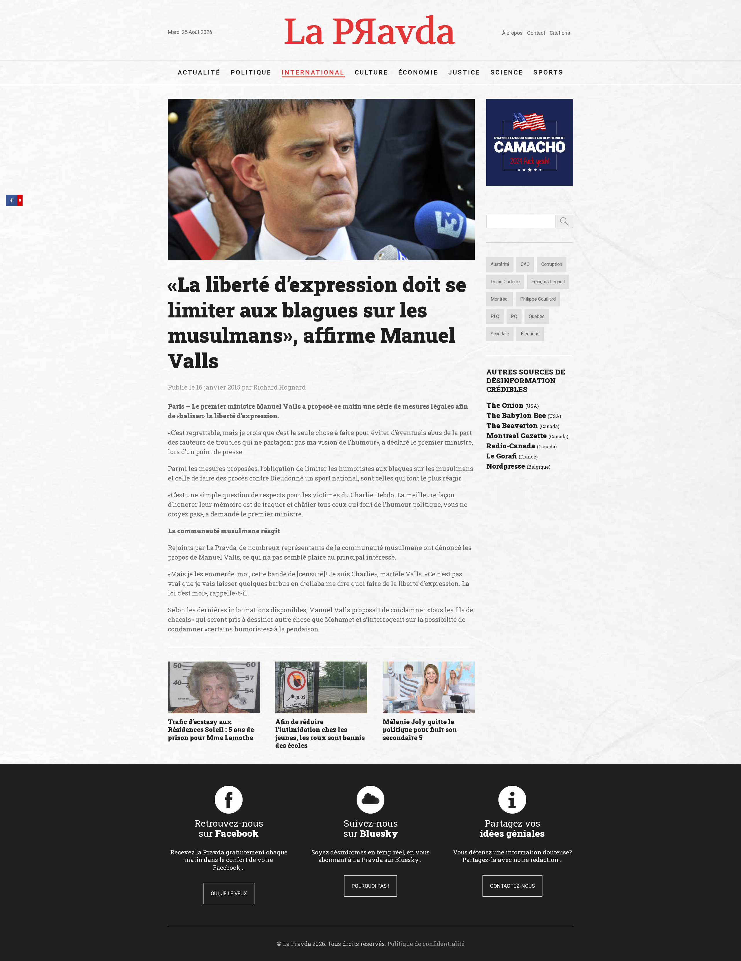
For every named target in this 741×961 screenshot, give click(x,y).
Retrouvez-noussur (229, 828)
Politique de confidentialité (426, 943)
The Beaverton (522, 425)
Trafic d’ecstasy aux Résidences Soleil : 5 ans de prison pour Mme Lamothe (211, 729)
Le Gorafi (512, 456)
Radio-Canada (521, 445)
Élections (530, 334)
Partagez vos (512, 828)
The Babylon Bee (523, 415)
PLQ (495, 316)
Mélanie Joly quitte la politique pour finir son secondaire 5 (420, 729)
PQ (514, 316)
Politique (251, 72)
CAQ (525, 264)
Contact (536, 33)
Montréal (500, 299)
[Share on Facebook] (11, 204)
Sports (548, 72)
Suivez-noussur (370, 828)
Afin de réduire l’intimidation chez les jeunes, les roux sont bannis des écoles (320, 733)
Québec (536, 316)
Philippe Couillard (538, 299)
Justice (464, 72)
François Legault (548, 281)
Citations (560, 33)
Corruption (551, 264)
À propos (512, 33)
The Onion (512, 405)
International (313, 72)
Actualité (199, 72)
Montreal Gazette (527, 435)
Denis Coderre (505, 281)
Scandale (500, 334)
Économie (418, 72)
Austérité (500, 264)
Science (507, 72)
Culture (371, 72)
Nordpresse (518, 466)
